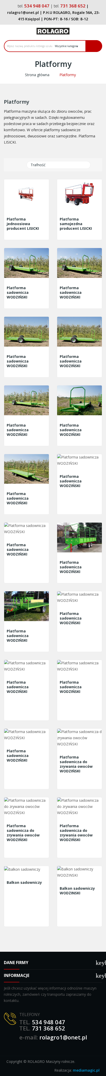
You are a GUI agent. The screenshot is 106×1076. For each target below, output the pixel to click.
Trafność (58, 165)
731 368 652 (48, 1028)
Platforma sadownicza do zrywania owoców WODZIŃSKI (76, 764)
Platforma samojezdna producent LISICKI (76, 224)
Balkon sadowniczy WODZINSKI (77, 890)
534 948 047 (48, 1022)
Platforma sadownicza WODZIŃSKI (18, 292)
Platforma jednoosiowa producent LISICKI (23, 224)
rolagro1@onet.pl (63, 1037)
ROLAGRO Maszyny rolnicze (51, 1061)
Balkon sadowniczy (24, 882)
